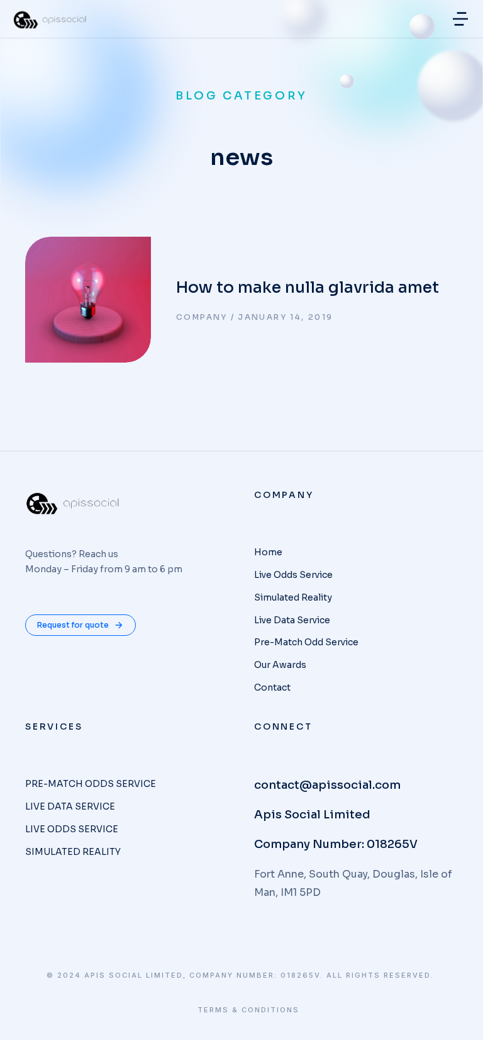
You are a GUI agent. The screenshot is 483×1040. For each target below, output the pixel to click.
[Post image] (88, 300)
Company (202, 317)
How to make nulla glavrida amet (307, 287)
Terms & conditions (248, 1010)
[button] (460, 19)
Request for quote (73, 625)
